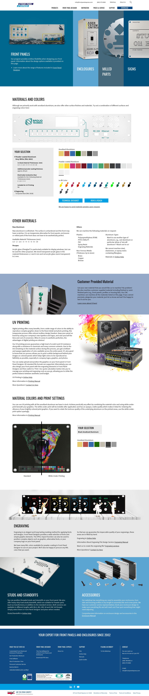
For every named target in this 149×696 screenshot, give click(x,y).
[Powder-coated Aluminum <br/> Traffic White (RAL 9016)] (66, 172)
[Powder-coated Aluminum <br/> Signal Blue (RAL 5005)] (89, 165)
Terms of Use (113, 693)
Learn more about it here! (87, 303)
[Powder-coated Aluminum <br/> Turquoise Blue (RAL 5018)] (95, 165)
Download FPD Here (42, 657)
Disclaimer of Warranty (100, 693)
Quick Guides (83, 659)
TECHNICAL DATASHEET (70, 200)
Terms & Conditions (125, 693)
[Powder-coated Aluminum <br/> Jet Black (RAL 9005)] (112, 165)
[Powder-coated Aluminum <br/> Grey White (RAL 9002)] (61, 172)
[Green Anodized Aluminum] (78, 153)
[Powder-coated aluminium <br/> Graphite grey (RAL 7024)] (118, 165)
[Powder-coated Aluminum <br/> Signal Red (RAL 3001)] (78, 165)
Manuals (81, 657)
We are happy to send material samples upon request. (79, 207)
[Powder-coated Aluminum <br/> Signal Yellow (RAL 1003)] (66, 165)
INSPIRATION (85, 8)
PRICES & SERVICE (99, 8)
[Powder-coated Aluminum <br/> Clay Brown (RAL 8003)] (106, 165)
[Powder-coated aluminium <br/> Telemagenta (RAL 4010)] (72, 165)
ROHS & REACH (96, 200)
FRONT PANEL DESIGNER (70, 8)
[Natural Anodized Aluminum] (95, 153)
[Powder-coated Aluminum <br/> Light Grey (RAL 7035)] (129, 165)
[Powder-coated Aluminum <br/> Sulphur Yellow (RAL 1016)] (61, 165)
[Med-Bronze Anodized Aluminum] (83, 153)
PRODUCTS (54, 8)
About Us (123, 2)
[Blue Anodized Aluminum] (72, 153)
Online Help (119, 257)
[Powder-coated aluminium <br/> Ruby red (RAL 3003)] (83, 165)
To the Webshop (105, 651)
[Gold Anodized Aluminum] (61, 153)
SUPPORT (112, 8)
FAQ (80, 651)
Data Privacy (136, 693)
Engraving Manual (121, 542)
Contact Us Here (32, 385)
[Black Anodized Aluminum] (89, 153)
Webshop (113, 2)
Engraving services (112, 546)
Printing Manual (34, 381)
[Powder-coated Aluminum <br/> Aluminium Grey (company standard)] (123, 165)
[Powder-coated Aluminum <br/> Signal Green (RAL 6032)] (100, 165)
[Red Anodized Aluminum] (66, 153)
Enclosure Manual (89, 615)
